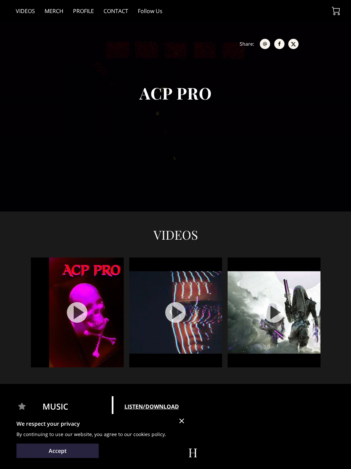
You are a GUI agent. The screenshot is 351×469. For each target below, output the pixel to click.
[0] (336, 11)
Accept (57, 451)
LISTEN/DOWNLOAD (151, 406)
